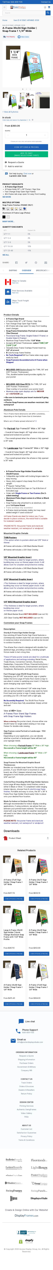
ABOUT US (26, 1125)
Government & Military (26, 1067)
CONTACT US (26, 1079)
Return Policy (26, 1094)
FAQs (26, 1117)
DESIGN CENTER (26, 1102)
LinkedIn (35, 1259)
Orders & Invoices (26, 1086)
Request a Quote (26, 1056)
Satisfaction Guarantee (26, 1133)
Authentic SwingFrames (26, 1110)
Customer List (26, 1129)
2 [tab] (26, 89)
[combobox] (26, 13)
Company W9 (26, 1070)
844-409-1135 (16, 2)
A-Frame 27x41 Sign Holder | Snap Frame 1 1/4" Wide (13, 882)
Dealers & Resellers (27, 1090)
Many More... (8, 222)
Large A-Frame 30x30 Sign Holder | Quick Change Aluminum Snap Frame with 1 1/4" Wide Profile (14, 934)
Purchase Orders (26, 1063)
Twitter (17, 1259)
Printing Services (27, 1106)
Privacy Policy (26, 1136)
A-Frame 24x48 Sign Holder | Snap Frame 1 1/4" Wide (13, 987)
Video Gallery (26, 1113)
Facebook (9, 1259)
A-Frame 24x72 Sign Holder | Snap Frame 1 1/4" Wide (38, 882)
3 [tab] (30, 89)
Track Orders (26, 1083)
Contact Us (46, 2)
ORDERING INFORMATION (26, 1052)
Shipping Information (26, 1060)
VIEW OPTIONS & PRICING (14, 899)
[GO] (48, 13)
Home (4, 20)
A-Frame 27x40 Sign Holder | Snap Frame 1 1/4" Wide (38, 987)
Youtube (44, 1259)
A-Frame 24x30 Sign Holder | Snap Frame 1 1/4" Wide (38, 932)
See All (5, 255)
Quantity (7, 130)
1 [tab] (23, 89)
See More (6, 197)
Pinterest (26, 1259)
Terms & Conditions (26, 1140)
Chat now (27, 174)
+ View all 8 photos (10, 112)
